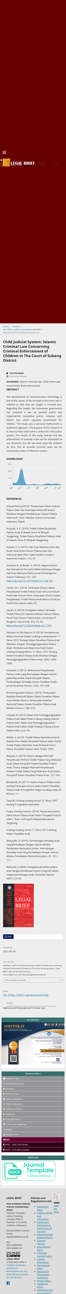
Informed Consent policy (44, 1255)
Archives (16, 326)
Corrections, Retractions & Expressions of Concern (44, 1227)
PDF (9, 936)
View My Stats (56, 1208)
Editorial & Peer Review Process (45, 1236)
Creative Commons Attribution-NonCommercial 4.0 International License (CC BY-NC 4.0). (17, 1271)
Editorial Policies (41, 1242)
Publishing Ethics (42, 1285)
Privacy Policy (44, 1280)
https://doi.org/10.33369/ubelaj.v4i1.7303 (29, 625)
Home (6, 326)
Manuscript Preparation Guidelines (43, 1274)
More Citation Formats (15, 980)
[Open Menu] (4, 152)
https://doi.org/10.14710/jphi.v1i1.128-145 (29, 580)
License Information (43, 1261)
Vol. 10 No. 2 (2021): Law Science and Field (22, 329)
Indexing (7, 1129)
